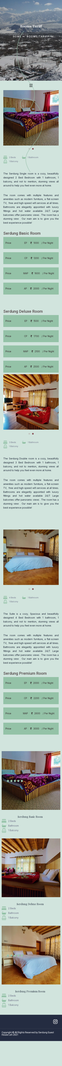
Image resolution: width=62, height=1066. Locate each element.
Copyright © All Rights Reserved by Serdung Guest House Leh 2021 (28, 1033)
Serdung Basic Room (30, 816)
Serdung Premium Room (30, 991)
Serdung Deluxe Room (30, 904)
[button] (29, 434)
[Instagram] (55, 1022)
